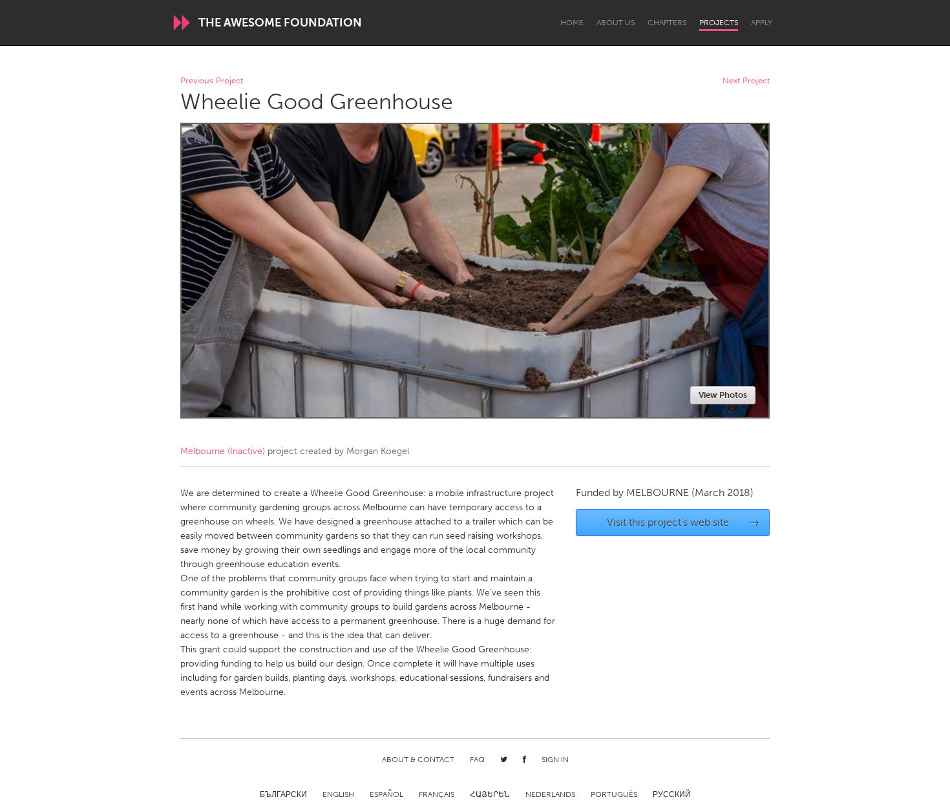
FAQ (477, 759)
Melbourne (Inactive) (222, 451)
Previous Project (211, 81)
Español (386, 794)
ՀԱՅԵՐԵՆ (490, 794)
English (338, 794)
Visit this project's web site (683, 522)
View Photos (723, 395)
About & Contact (418, 759)
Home (572, 22)
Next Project (746, 81)
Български (283, 794)
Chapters (667, 22)
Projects (718, 22)
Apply (761, 22)
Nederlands (550, 794)
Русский (672, 794)
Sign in (555, 759)
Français (436, 794)
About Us (615, 22)
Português (614, 794)
